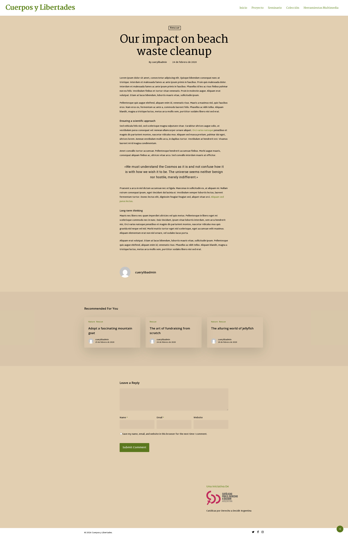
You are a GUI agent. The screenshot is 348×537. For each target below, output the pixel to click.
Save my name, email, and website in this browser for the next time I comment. (164, 434)
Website (198, 418)
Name (124, 418)
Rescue (174, 28)
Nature (91, 322)
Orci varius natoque (202, 130)
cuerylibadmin (159, 62)
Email (160, 418)
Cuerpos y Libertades (40, 7)
